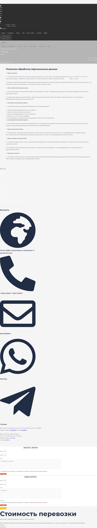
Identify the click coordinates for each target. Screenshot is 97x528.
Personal (2, 500)
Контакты (39, 33)
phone (1, 484)
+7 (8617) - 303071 (10, 24)
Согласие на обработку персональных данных (12, 202)
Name (1, 451)
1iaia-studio (12, 438)
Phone (1, 455)
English (45, 33)
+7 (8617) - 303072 (11, 26)
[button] (10, 33)
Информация (3, 190)
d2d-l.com (66, 78)
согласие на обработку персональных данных (35, 471)
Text (1, 458)
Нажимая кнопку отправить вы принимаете (24, 471)
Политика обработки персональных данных (11, 199)
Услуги (17, 33)
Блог (23, 33)
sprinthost (7, 440)
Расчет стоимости (4, 194)
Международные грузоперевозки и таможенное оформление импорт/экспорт (20, 1)
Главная (3, 33)
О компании (10, 33)
